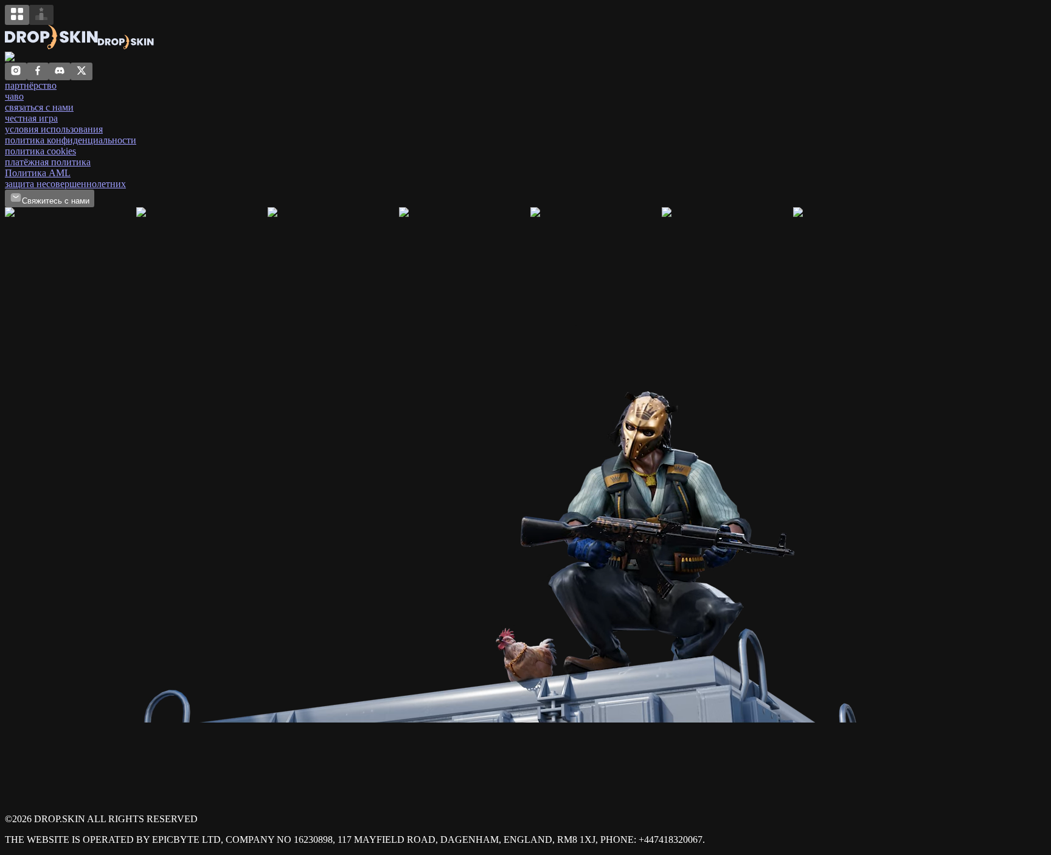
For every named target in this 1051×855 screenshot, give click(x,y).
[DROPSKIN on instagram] (16, 73)
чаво (14, 96)
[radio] (17, 15)
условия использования (54, 129)
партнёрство (31, 85)
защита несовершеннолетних (65, 184)
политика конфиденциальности (70, 140)
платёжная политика (48, 162)
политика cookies (40, 151)
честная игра (31, 118)
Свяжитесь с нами (55, 200)
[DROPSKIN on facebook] (38, 73)
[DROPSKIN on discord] (60, 73)
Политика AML (38, 173)
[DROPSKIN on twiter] (81, 73)
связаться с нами (39, 107)
